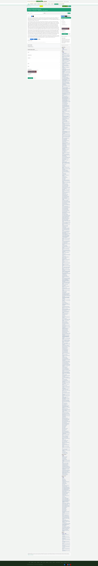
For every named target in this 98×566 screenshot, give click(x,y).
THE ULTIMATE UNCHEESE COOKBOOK (66, 523)
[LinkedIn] (69, 564)
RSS (68, 562)
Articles (44, 562)
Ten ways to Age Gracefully (64, 354)
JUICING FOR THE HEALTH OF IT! (65, 495)
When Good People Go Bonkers (65, 437)
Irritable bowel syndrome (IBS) (65, 225)
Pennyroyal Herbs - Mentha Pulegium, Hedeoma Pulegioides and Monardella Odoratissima (65, 298)
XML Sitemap (65, 562)
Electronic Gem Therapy (64, 161)
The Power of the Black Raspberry (65, 368)
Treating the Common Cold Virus (65, 389)
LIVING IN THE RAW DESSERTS (65, 498)
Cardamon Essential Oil (64, 457)
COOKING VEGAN (64, 482)
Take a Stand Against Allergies (65, 350)
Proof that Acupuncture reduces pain (65, 306)
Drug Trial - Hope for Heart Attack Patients (66, 157)
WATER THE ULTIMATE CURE (65, 529)
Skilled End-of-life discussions (65, 330)
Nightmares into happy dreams (65, 284)
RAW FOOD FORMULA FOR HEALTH (66, 505)
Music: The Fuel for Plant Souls (65, 272)
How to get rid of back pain (64, 211)
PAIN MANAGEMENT (64, 292)
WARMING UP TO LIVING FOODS (65, 528)
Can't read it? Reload (64, 30)
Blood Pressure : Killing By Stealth (65, 91)
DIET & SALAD (63, 484)
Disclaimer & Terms (40, 10)
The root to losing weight (64, 374)
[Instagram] (67, 564)
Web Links (50, 562)
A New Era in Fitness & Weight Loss (65, 61)
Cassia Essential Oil (64, 458)
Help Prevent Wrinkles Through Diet (65, 196)
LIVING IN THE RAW (64, 497)
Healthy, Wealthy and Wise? (64, 195)
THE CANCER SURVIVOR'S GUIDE (65, 517)
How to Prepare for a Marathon (65, 214)
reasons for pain (46, 10)
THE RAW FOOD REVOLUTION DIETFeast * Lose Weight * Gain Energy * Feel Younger (66, 521)
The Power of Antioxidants (64, 367)
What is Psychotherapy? (64, 429)
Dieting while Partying (64, 141)
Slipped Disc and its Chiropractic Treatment (66, 333)
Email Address (63, 21)
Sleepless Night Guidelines (64, 332)
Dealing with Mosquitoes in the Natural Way (66, 135)
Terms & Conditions (58, 562)
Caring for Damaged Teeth (64, 109)
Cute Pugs (63, 130)
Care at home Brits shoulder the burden (66, 108)
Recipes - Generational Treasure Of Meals (66, 319)
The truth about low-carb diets (65, 380)
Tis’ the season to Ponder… (64, 385)
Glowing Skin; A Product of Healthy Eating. (66, 187)
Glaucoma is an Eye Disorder (65, 186)
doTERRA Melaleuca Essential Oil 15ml (66, 466)
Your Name (63, 19)
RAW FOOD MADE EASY (64, 507)
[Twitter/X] (33, 16)
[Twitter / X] (66, 564)
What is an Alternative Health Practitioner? (66, 421)
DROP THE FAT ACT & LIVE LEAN (65, 485)
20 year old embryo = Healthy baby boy (66, 55)
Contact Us (54, 562)
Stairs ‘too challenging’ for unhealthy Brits (66, 340)
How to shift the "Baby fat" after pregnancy (66, 215)
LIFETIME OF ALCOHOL (64, 245)
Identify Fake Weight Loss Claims (65, 217)
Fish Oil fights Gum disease (64, 177)
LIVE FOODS (63, 496)
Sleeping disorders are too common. (65, 331)
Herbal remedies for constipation (65, 200)
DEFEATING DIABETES (64, 483)
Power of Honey (63, 301)
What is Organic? (63, 427)
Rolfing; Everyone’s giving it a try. (65, 322)
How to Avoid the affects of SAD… (65, 209)
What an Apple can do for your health (65, 413)
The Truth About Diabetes (64, 379)
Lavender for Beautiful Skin (64, 237)
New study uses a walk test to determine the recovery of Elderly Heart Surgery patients (66, 283)
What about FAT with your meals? (65, 412)
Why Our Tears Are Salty (64, 441)
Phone (28, 66)
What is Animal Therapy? (64, 422)
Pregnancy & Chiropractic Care (65, 303)
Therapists (32, 562)
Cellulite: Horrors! (63, 112)
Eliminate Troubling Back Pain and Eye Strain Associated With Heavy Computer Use (66, 163)
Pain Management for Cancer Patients (65, 293)
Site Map (62, 562)
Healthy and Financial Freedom (65, 194)
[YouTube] (70, 564)
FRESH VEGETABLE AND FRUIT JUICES (66, 490)
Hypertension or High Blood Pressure (65, 216)
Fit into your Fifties (64, 178)
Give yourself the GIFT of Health (65, 185)
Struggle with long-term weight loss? (65, 345)
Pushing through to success (64, 314)
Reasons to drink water (64, 318)
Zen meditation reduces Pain (65, 453)
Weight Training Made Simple (65, 408)
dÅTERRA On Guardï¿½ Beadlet (65, 471)
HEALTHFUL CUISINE (64, 491)
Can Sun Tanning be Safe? (64, 104)
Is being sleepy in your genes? (65, 226)
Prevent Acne (63, 305)
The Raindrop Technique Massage (65, 369)
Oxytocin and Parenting (64, 291)
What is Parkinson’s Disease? (65, 428)
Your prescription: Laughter (64, 452)
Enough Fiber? (63, 165)
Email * (28, 63)
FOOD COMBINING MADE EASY (65, 489)
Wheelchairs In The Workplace (65, 436)
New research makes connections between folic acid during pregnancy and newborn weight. (66, 281)
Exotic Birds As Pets (64, 173)
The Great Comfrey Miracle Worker (65, 363)
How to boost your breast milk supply (65, 210)
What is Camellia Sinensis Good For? (65, 423)
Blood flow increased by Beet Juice (65, 90)
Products (41, 562)
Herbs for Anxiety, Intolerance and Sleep (66, 201)
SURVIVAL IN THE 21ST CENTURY (65, 516)
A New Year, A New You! (64, 62)
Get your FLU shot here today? (65, 184)
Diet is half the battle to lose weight (65, 140)
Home (29, 562)
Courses (35, 562)
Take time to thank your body (65, 352)
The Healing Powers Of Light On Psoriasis (66, 364)
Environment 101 (63, 166)
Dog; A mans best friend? (64, 156)
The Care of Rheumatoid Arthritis (65, 358)
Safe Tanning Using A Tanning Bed (65, 323)
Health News (47, 562)
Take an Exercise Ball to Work (65, 351)
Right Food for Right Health (64, 321)
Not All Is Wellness (64, 285)
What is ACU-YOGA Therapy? (65, 420)
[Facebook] (31, 16)
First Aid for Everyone (64, 176)
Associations (38, 562)
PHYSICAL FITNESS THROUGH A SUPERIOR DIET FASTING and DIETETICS (65, 501)
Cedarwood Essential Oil (64, 459)
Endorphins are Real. (64, 164)
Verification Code (29, 69)
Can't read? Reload (29, 73)
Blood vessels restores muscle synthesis (66, 92)
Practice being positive (64, 302)
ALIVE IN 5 (63, 478)
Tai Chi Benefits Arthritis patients (65, 349)
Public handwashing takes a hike (65, 313)
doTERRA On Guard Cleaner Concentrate (66, 467)
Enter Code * (29, 74)
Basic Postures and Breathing (65, 87)
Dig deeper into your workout (65, 142)
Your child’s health (64, 451)
